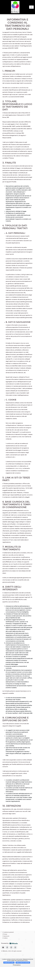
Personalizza (17, 965)
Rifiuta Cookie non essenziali (23, 962)
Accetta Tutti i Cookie (9, 962)
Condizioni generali (8, 932)
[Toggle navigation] (31, 7)
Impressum (6, 936)
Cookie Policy (18, 468)
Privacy (5, 934)
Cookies (5, 938)
